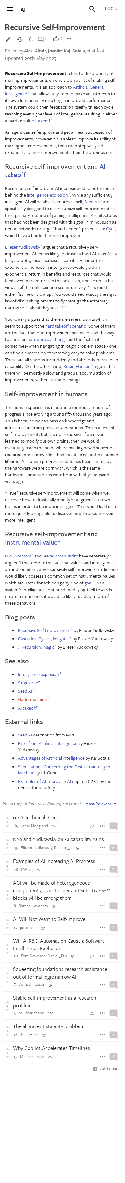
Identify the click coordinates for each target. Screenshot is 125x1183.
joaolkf (55, 50)
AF (24, 9)
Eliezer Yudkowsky (36, 847)
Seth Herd (29, 1034)
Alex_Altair (35, 50)
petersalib (29, 927)
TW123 (27, 869)
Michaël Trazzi (32, 1056)
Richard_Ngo (65, 847)
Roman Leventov (33, 905)
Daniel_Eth (57, 955)
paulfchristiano (31, 1012)
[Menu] (10, 9)
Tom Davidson (33, 955)
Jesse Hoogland (34, 825)
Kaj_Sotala (74, 50)
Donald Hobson (31, 984)
